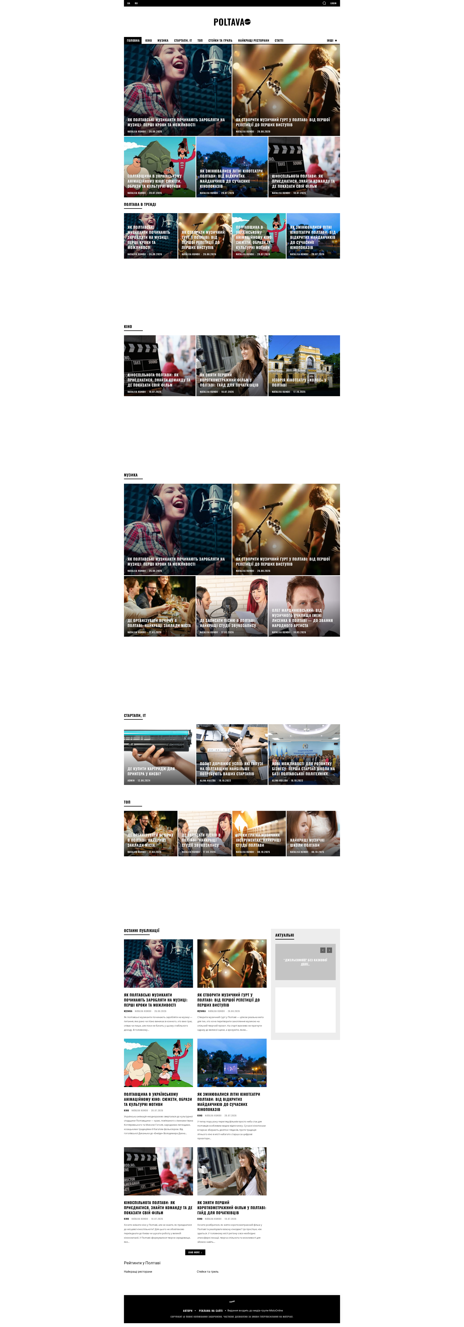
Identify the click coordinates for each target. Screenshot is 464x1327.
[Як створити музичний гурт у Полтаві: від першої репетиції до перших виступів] (286, 90)
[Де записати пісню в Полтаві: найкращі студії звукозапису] (232, 606)
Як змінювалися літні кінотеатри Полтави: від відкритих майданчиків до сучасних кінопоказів (228, 1101)
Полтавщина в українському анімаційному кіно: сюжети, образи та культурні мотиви (158, 1099)
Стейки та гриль (208, 1271)
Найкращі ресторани (138, 1271)
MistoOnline (276, 1310)
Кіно (126, 1110)
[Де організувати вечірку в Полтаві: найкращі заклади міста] (160, 606)
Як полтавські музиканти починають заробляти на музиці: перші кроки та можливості (156, 1000)
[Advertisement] (232, 294)
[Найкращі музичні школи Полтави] (313, 833)
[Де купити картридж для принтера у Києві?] (160, 754)
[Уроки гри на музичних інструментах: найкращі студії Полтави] (259, 833)
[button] (324, 3)
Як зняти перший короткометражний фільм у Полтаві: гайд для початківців (231, 1207)
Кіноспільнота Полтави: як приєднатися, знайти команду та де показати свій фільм (158, 1207)
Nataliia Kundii (143, 1011)
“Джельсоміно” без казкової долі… (305, 962)
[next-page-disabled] (329, 950)
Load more (194, 1252)
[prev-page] (323, 950)
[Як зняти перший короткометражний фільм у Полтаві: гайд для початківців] (232, 365)
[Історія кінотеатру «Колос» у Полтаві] (304, 365)
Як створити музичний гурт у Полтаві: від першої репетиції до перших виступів (228, 1000)
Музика (128, 1011)
